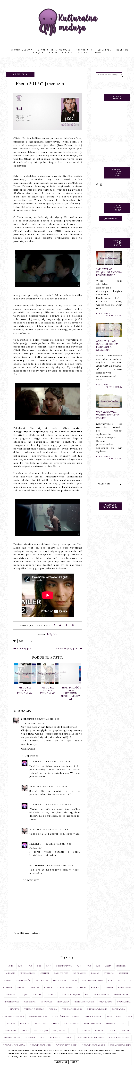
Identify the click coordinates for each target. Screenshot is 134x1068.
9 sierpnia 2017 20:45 (58, 804)
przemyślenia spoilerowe (66, 1016)
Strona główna (22, 50)
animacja (10, 973)
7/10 (79, 966)
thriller (124, 1031)
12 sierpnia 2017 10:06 (58, 844)
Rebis (129, 1016)
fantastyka (42, 980)
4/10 (29, 966)
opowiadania (124, 1002)
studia (25, 1031)
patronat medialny (72, 1009)
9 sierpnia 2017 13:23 (47, 719)
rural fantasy (71, 1023)
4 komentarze (114, 459)
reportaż (25, 1023)
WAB (43, 1038)
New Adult (63, 1002)
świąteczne (59, 1031)
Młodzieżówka (11, 1002)
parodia (53, 1009)
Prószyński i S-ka (38, 1016)
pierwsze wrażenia (97, 1009)
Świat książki (41, 1031)
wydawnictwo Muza (40, 1045)
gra (110, 980)
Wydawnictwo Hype (119, 1038)
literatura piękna (70, 995)
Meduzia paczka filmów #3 (47, 690)
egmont (7, 980)
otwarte (14, 1009)
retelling (40, 1023)
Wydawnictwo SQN (66, 1045)
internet (7, 987)
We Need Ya (55, 1038)
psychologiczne (93, 1016)
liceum (37, 995)
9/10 (98, 966)
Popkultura (84, 50)
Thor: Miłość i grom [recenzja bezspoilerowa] (70, 693)
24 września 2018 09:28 (59, 865)
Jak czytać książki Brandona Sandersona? (109, 272)
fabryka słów (24, 980)
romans (55, 1023)
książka (24, 995)
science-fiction (92, 1023)
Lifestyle (104, 50)
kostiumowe (125, 987)
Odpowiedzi (32, 755)
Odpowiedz (28, 748)
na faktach (46, 1002)
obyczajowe (105, 1002)
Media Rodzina (101, 995)
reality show (114, 1016)
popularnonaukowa (13, 1016)
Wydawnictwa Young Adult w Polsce (107, 415)
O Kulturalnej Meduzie (54, 50)
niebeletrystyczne (84, 1002)
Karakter (34, 987)
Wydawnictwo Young (93, 1045)
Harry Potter (124, 980)
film (31, 641)
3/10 (20, 966)
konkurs (108, 987)
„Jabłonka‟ (110, 219)
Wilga (70, 1038)
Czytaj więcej (103, 314)
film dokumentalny (92, 980)
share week (11, 1031)
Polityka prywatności (110, 506)
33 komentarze (114, 316)
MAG (87, 995)
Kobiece (48, 987)
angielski (121, 966)
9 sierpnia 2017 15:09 (55, 786)
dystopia (109, 973)
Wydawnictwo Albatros (91, 1038)
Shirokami (27, 719)
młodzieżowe (121, 995)
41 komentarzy (114, 387)
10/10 (10, 966)
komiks (95, 987)
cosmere (44, 973)
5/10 (39, 966)
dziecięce (123, 973)
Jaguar (21, 987)
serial (123, 1023)
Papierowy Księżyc (34, 1009)
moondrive (30, 1002)
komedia (81, 987)
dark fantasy (61, 973)
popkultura (118, 1009)
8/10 (21, 641)
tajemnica (84, 1031)
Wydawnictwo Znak (120, 1045)
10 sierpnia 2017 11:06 (55, 829)
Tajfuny (99, 1031)
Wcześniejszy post (68, 648)
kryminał (11, 995)
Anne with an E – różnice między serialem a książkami (108, 345)
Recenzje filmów (89, 52)
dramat (95, 973)
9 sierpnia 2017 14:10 (58, 761)
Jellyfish (35, 761)
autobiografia (27, 973)
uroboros (30, 1038)
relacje (11, 1023)
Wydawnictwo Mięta (14, 1045)
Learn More (61, 1062)
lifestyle (51, 995)
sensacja (110, 1023)
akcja (108, 966)
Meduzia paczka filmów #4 (25, 690)
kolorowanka (65, 987)
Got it (74, 1062)
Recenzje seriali (61, 52)
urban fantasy (12, 1038)
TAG (72, 1031)
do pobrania (80, 973)
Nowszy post (24, 648)
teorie (112, 1031)
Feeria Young (60, 980)
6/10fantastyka (64, 966)
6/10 (48, 966)
